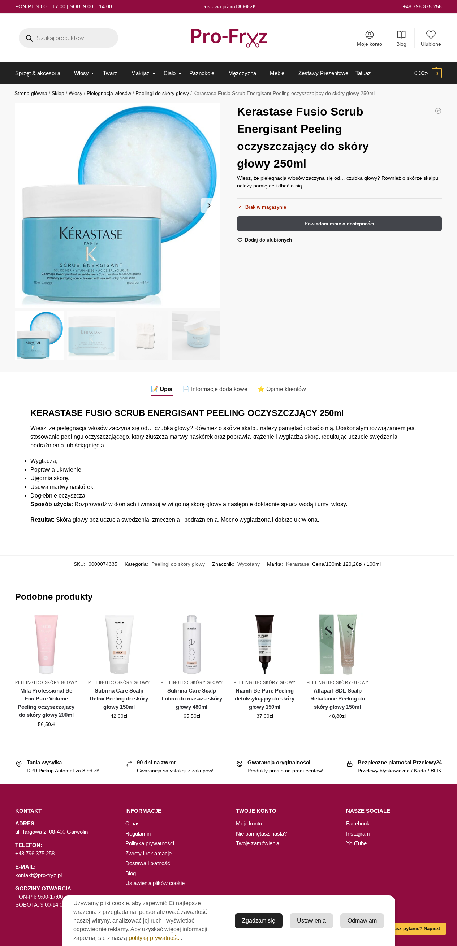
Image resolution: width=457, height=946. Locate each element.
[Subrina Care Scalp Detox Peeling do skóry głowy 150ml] (119, 644)
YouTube (356, 843)
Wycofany (248, 564)
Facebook (358, 823)
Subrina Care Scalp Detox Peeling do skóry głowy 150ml (119, 698)
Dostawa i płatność (147, 863)
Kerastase (297, 564)
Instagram (358, 833)
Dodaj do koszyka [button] (46, 740)
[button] (428, 73)
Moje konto (369, 44)
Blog (401, 44)
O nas (132, 823)
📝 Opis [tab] (161, 389)
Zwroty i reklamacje (148, 853)
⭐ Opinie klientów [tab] (282, 389)
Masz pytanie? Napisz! (415, 928)
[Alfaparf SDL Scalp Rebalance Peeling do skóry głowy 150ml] (337, 644)
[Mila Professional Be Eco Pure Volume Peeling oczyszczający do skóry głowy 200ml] (46, 644)
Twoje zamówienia (257, 843)
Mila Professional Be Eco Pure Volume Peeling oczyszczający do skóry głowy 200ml (46, 702)
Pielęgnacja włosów (109, 93)
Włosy (75, 93)
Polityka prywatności (149, 843)
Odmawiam (362, 920)
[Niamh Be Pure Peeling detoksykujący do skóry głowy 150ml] (265, 644)
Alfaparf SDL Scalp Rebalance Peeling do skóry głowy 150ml (337, 698)
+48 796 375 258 (422, 6)
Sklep (58, 93)
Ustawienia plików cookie (155, 883)
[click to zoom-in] (117, 205)
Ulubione (431, 44)
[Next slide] (208, 205)
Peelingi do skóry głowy (162, 93)
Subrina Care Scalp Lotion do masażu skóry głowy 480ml (191, 698)
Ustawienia (311, 920)
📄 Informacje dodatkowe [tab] (214, 389)
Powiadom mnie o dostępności (339, 223)
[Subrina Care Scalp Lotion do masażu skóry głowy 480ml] (438, 110)
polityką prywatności (155, 938)
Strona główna (30, 93)
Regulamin (138, 833)
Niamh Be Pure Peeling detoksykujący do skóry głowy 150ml (264, 698)
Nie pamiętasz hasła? (261, 833)
